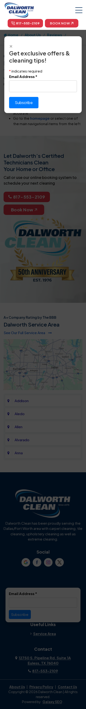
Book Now (60, 23)
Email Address (23, 76)
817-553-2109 (27, 23)
